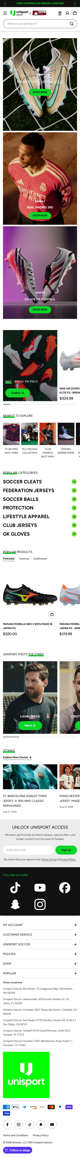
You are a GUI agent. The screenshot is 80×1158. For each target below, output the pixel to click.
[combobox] (40, 23)
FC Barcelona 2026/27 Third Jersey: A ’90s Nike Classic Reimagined (25, 800)
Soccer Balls (21, 499)
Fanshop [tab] (24, 558)
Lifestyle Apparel (26, 516)
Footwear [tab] (9, 558)
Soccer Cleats (22, 482)
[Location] (60, 13)
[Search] (72, 24)
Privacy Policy (41, 1135)
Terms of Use (49, 859)
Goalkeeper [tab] (40, 558)
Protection (18, 508)
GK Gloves (16, 534)
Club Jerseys (20, 525)
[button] (5, 3)
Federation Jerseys (28, 490)
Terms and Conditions (15, 1135)
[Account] (67, 13)
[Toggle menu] (5, 13)
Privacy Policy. (68, 859)
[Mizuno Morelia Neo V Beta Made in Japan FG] (30, 593)
